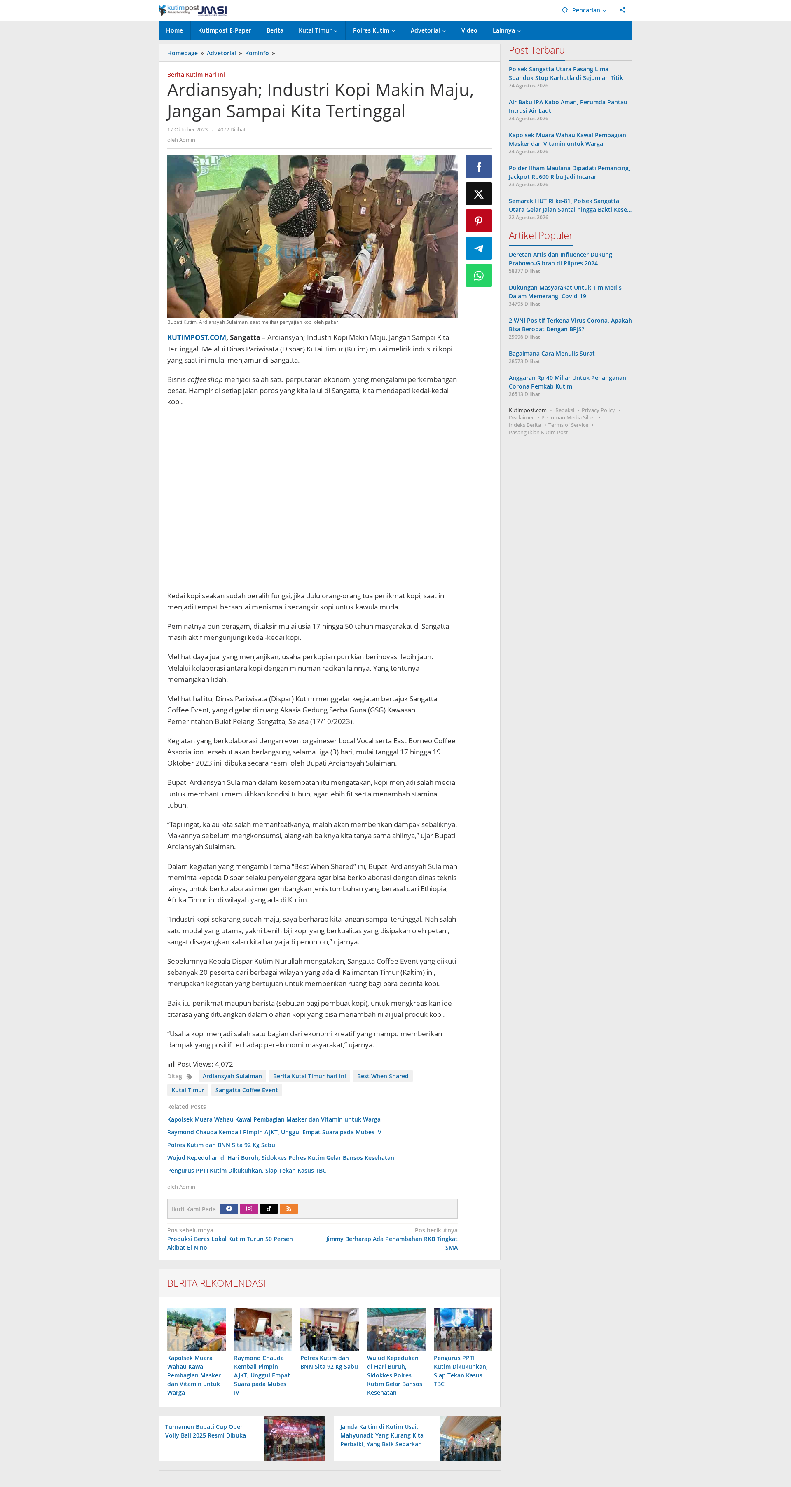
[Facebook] (229, 1209)
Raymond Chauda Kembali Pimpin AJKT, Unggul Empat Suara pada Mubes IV (274, 1132)
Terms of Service (568, 425)
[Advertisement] (312, 503)
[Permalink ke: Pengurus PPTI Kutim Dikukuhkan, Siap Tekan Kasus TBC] (463, 1329)
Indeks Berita (525, 425)
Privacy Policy (598, 410)
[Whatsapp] (479, 275)
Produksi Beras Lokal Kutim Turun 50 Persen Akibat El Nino (230, 1238)
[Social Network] (622, 10)
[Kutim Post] (193, 10)
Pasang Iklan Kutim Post (538, 432)
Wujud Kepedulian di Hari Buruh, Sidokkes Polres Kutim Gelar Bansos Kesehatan (280, 1157)
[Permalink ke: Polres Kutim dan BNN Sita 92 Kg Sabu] (329, 1329)
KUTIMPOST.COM (196, 337)
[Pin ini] (479, 220)
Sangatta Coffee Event (246, 1090)
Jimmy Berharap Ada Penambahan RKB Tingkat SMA (391, 1238)
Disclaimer (521, 417)
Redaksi (564, 410)
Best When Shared (383, 1076)
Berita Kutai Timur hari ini (309, 1076)
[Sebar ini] (479, 166)
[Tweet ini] (479, 193)
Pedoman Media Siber (568, 417)
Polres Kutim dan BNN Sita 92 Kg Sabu (221, 1145)
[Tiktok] (269, 1209)
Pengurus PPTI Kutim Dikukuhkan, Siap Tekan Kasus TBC (246, 1170)
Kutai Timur (187, 1090)
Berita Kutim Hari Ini (196, 74)
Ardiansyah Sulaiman (232, 1076)
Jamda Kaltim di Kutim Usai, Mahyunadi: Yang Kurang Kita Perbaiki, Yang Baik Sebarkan (382, 1435)
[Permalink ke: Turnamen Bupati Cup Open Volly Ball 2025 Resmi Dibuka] (292, 1438)
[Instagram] (249, 1209)
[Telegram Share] (479, 248)
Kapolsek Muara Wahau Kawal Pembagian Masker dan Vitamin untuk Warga (274, 1119)
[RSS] (289, 1209)
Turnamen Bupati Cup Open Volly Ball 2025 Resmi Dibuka (205, 1431)
